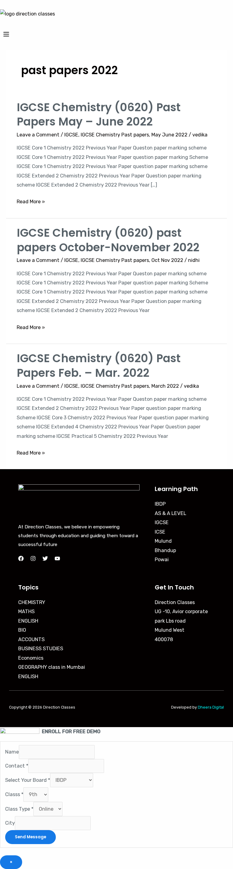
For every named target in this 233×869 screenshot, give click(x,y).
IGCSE (71, 135)
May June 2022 (169, 135)
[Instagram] (33, 558)
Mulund (163, 541)
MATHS (26, 611)
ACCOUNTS (31, 639)
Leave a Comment (38, 135)
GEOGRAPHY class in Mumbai (51, 667)
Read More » (31, 200)
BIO (22, 630)
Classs (14, 794)
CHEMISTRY (31, 602)
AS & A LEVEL (170, 513)
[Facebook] (21, 558)
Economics (30, 658)
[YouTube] (57, 558)
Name (12, 752)
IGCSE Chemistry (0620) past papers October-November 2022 (108, 240)
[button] (116, 34)
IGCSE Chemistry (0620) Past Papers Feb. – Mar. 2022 (99, 365)
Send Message (30, 837)
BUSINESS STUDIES (40, 648)
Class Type (19, 809)
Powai (162, 559)
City (10, 823)
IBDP (160, 504)
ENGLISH (28, 621)
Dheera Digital (211, 707)
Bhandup (165, 550)
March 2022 (165, 386)
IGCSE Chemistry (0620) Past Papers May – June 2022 (99, 114)
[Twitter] (45, 558)
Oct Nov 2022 (167, 260)
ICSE (160, 532)
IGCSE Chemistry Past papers (115, 135)
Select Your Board (27, 780)
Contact (16, 766)
